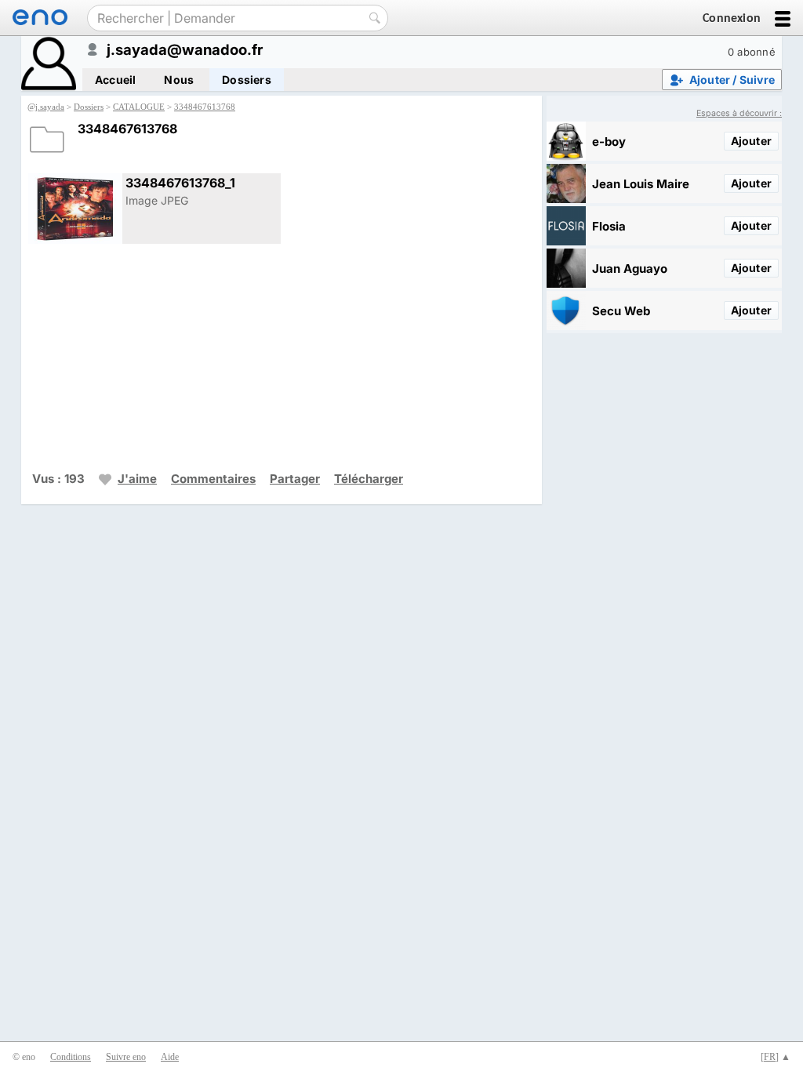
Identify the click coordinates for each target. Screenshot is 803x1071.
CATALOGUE (139, 106)
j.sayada (49, 106)
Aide (170, 1056)
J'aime (137, 478)
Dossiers (246, 79)
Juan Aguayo (629, 268)
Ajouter (751, 140)
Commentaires (213, 478)
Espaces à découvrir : (739, 113)
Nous (179, 79)
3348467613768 (204, 106)
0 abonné (752, 51)
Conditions (70, 1056)
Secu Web (621, 310)
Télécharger (368, 478)
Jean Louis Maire (640, 183)
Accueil (115, 79)
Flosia (609, 226)
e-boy (609, 141)
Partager (295, 478)
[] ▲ (775, 1056)
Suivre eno (126, 1056)
